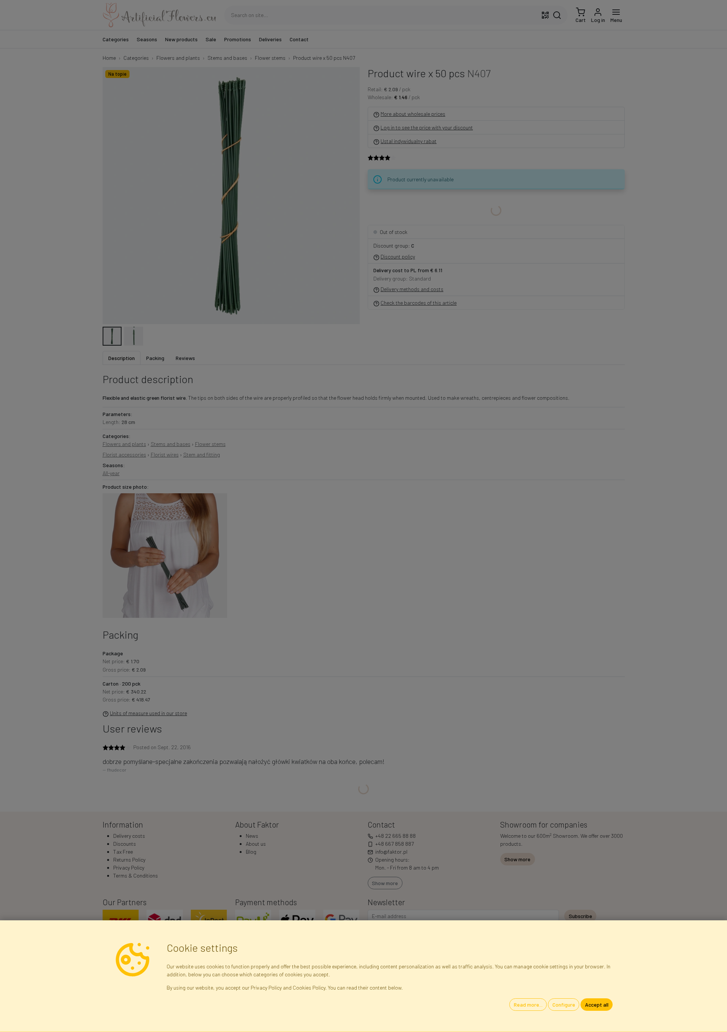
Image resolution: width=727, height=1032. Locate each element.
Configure (563, 1004)
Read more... (528, 1004)
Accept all (596, 1004)
